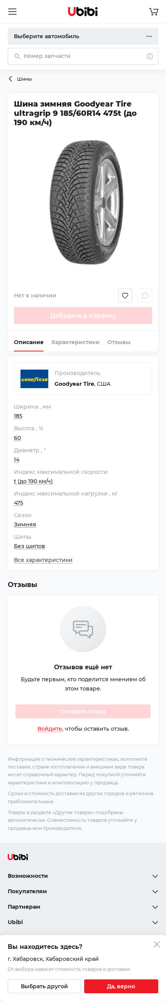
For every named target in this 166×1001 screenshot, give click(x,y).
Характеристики (75, 342)
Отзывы (118, 342)
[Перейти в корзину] (153, 11)
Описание (29, 342)
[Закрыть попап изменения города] (156, 945)
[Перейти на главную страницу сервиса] (83, 11)
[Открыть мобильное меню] (12, 11)
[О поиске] (150, 56)
